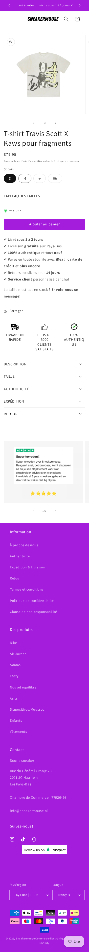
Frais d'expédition (32, 161)
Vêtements (18, 731)
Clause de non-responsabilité (33, 611)
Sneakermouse (25, 938)
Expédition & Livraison (27, 567)
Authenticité (20, 556)
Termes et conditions (27, 589)
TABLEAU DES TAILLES (22, 196)
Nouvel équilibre (23, 687)
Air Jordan (18, 654)
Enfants (16, 720)
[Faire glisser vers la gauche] (33, 123)
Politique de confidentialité (32, 600)
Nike (13, 642)
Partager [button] (16, 311)
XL (57, 179)
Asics (14, 698)
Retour (15, 578)
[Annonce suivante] (79, 5)
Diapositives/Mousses (27, 709)
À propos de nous (24, 545)
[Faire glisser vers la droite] (55, 123)
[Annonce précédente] (9, 5)
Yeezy (14, 676)
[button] (9, 19)
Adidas (15, 665)
